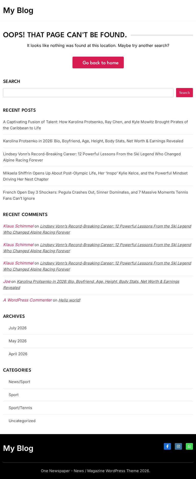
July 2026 (18, 327)
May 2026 (18, 340)
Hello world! (69, 300)
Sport (14, 394)
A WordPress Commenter (27, 299)
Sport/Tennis (20, 407)
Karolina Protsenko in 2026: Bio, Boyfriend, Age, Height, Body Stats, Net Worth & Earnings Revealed (93, 140)
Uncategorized (22, 420)
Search (11, 82)
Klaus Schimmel (18, 244)
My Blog (18, 10)
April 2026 (18, 353)
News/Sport (19, 381)
